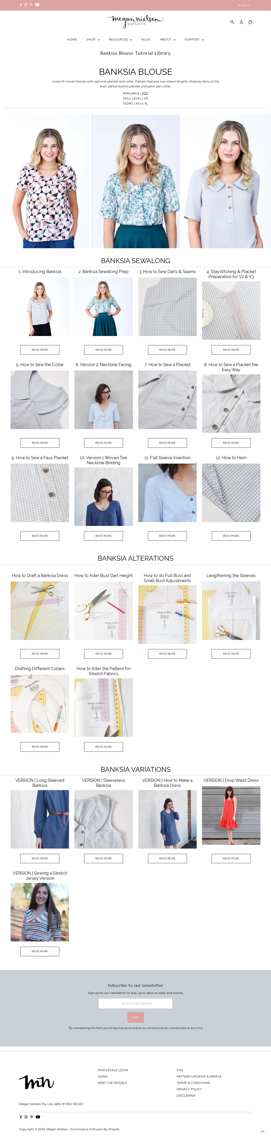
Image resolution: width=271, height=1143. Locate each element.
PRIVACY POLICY (189, 1089)
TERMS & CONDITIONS (193, 1083)
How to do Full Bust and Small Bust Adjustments (167, 578)
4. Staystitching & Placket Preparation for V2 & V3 (231, 274)
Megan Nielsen (57, 1129)
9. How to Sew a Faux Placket (39, 457)
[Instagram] (25, 5)
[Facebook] (21, 5)
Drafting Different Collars (40, 668)
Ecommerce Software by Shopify (95, 1129)
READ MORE (40, 349)
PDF (145, 93)
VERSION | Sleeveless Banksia (103, 783)
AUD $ (242, 5)
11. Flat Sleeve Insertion (167, 457)
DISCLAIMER (186, 1095)
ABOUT (166, 39)
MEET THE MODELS (112, 1083)
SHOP (91, 39)
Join (136, 1017)
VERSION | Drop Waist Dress (231, 780)
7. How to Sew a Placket (167, 364)
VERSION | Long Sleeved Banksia (39, 783)
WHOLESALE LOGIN (113, 1070)
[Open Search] (232, 22)
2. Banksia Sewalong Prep (104, 271)
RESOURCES (119, 39)
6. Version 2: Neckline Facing (103, 364)
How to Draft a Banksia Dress (40, 575)
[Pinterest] (31, 5)
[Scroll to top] (262, 1131)
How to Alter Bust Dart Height (104, 575)
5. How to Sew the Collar (40, 364)
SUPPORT (193, 39)
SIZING (103, 1076)
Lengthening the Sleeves (231, 575)
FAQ (180, 1070)
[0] (250, 22)
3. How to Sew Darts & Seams (167, 271)
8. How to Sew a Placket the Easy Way (231, 367)
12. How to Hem (231, 457)
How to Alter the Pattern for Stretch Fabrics (104, 671)
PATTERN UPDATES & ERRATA (199, 1076)
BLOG (146, 39)
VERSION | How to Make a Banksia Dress (167, 783)
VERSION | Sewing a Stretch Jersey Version (40, 876)
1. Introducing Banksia (40, 271)
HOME (72, 39)
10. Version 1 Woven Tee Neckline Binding (103, 460)
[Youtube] (37, 5)
